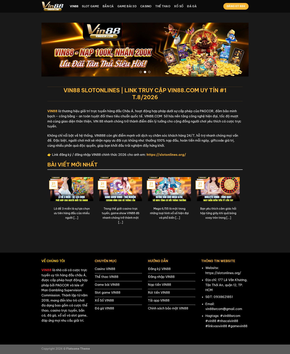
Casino (146, 6)
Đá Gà (191, 6)
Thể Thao (162, 6)
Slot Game (90, 6)
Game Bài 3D (127, 6)
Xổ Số (178, 6)
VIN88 (52, 111)
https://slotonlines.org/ (166, 155)
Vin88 (74, 6)
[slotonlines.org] (52, 6)
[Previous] (50, 49)
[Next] (239, 49)
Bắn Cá (108, 6)
